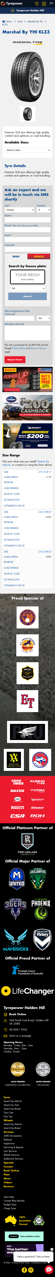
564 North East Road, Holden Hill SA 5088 (28, 1022)
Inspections (9, 1143)
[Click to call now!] (37, 3)
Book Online (11, 1170)
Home (8, 21)
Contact (8, 1166)
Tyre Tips (8, 1116)
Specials (9, 1162)
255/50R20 (44, 551)
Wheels (8, 1120)
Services (9, 1132)
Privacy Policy (18, 348)
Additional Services (13, 1158)
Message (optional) (14, 324)
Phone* (21, 225)
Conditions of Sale (38, 1262)
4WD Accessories (13, 1135)
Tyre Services (10, 1151)
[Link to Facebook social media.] (24, 1270)
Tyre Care (8, 1112)
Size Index (9, 1196)
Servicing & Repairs (13, 1147)
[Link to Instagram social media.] (30, 1270)
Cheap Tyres (10, 1208)
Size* (7, 205)
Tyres (7, 1097)
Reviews (9, 1186)
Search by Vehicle (13, 1101)
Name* (8, 215)
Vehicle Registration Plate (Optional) (17, 313)
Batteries (8, 1139)
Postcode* (10, 245)
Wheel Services (11, 1154)
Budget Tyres (10, 1204)
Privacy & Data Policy (21, 1262)
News (7, 1178)
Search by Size (11, 1105)
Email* (8, 235)
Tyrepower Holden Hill (30, 10)
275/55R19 (44, 472)
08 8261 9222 (18, 1029)
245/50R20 (44, 511)
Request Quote (14, 359)
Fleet (7, 1174)
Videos (8, 1182)
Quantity (41, 205)
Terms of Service (38, 348)
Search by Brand (12, 1108)
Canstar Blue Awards (14, 1200)
